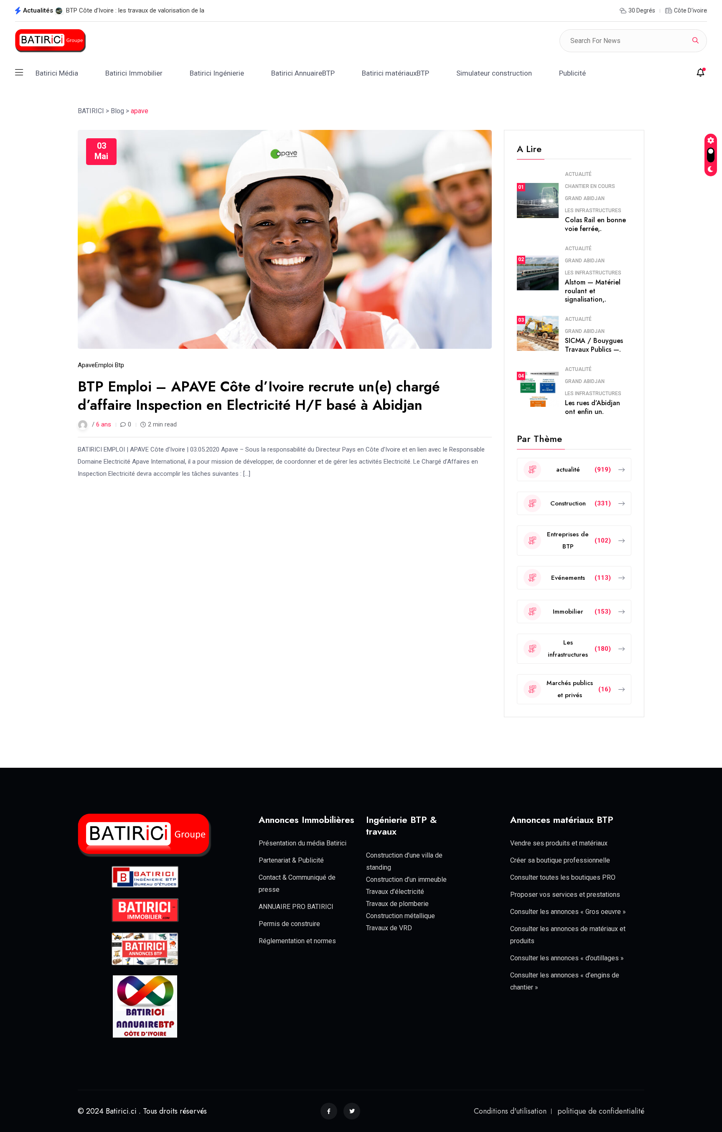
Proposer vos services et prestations (565, 894)
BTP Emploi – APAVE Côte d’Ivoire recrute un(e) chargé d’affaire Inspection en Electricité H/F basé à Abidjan (259, 395)
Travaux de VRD (389, 928)
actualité (578, 174)
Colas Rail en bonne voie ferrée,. (595, 224)
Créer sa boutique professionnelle (560, 860)
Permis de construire (289, 924)
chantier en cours (590, 186)
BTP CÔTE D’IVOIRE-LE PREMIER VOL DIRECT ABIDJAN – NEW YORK (160, 10)
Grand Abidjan (585, 198)
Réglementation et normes (297, 941)
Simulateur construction (494, 73)
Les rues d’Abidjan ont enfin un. (592, 407)
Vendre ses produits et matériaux (559, 843)
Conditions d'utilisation (510, 1111)
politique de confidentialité (600, 1111)
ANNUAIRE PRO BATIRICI (296, 907)
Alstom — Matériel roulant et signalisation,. (592, 291)
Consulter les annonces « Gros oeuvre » (568, 912)
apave (86, 365)
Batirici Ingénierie (217, 73)
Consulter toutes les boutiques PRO (562, 877)
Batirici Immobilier (134, 73)
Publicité (572, 73)
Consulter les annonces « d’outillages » (567, 958)
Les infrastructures (593, 210)
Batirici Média (57, 73)
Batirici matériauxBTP (395, 73)
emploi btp (109, 365)
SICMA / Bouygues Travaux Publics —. (594, 345)
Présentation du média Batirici (302, 843)
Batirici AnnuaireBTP (303, 73)
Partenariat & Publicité (291, 860)
